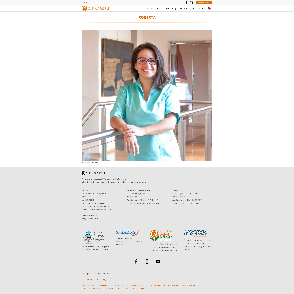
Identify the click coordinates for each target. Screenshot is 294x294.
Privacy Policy (87, 279)
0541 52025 (89, 197)
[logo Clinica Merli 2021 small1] (95, 8)
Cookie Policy (100, 279)
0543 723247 (180, 197)
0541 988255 (135, 197)
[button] (84, 2)
